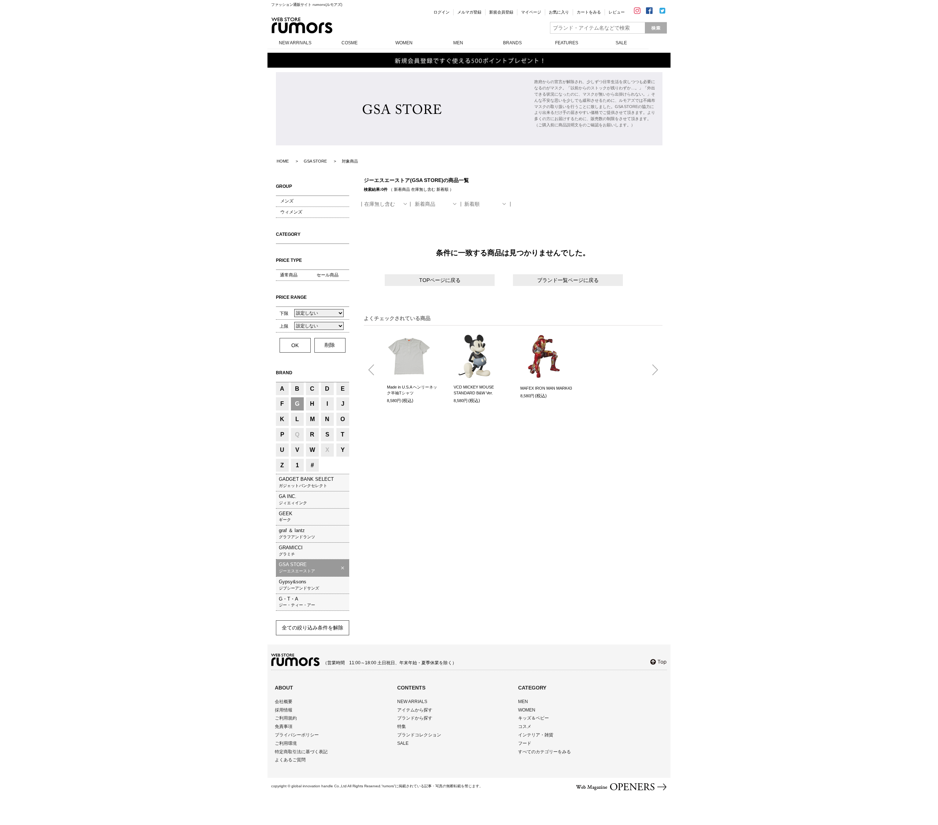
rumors (302, 25)
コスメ (524, 726)
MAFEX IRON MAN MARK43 (546, 388)
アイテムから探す (414, 710)
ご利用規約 (286, 718)
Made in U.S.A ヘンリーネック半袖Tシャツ (412, 390)
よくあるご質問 (290, 759)
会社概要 (283, 701)
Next (652, 370)
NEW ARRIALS (412, 701)
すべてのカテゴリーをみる (544, 751)
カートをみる (589, 12)
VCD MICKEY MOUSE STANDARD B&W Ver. (474, 390)
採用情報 (283, 710)
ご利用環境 (286, 743)
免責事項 (283, 726)
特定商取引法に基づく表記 (301, 751)
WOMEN (404, 42)
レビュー (617, 12)
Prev (374, 370)
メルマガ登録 (469, 12)
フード (524, 743)
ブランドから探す (414, 718)
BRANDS (512, 42)
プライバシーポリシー (297, 734)
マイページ (531, 12)
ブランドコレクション (419, 734)
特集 (401, 726)
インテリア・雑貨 (535, 734)
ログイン (441, 12)
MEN (458, 42)
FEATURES (566, 42)
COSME (349, 42)
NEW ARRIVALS (295, 42)
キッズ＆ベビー (533, 718)
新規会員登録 (501, 12)
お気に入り (559, 12)
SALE (621, 42)
